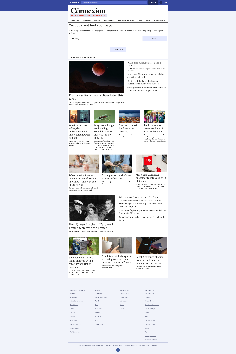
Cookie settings (144, 345)
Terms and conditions (130, 345)
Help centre (73, 320)
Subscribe (154, 2)
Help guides (73, 297)
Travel (97, 301)
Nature (122, 305)
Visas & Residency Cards (126, 20)
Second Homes (149, 301)
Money (139, 20)
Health (147, 317)
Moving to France (150, 336)
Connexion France (76, 290)
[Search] (143, 2)
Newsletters (74, 305)
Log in (165, 2)
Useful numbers (75, 332)
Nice (96, 320)
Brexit (147, 328)
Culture (122, 309)
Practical (97, 20)
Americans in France (151, 340)
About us (72, 313)
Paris (96, 305)
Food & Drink (124, 297)
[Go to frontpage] (88, 12)
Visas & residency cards (152, 305)
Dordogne (98, 317)
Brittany (97, 313)
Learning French (150, 324)
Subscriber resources (76, 301)
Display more (118, 49)
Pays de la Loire (99, 324)
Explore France (124, 293)
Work (146, 332)
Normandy (98, 309)
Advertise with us (75, 324)
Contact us (73, 317)
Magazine (123, 290)
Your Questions (109, 20)
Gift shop (72, 309)
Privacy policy (117, 345)
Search (154, 39)
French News (75, 20)
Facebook (118, 350)
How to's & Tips (150, 309)
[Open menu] (160, 20)
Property (148, 20)
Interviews (123, 301)
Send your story (74, 328)
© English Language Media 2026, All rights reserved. (95, 345)
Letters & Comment (101, 297)
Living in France (150, 320)
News (97, 290)
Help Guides (87, 20)
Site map (154, 345)
